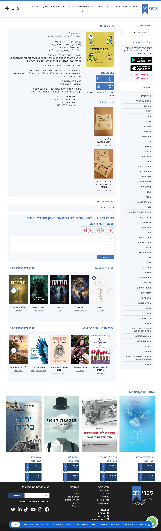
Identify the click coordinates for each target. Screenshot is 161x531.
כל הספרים (146, 96)
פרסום (105, 257)
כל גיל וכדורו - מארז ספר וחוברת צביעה (103, 184)
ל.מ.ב (148, 308)
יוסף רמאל (18, 370)
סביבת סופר (32, 6)
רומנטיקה (146, 222)
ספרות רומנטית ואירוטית (139, 212)
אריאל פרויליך (80, 311)
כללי (149, 257)
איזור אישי (80, 11)
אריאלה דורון (100, 373)
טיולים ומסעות (144, 237)
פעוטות (147, 131)
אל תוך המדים (18, 307)
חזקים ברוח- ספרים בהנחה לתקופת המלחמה (138, 357)
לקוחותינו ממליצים (85, 6)
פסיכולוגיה (146, 227)
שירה (148, 121)
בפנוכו (100, 307)
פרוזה (148, 247)
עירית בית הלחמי (104, 145)
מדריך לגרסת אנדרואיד (141, 74)
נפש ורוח (147, 126)
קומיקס (147, 351)
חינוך (148, 197)
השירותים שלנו (130, 6)
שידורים (110, 6)
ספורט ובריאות (144, 242)
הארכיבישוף (39, 307)
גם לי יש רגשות (80, 367)
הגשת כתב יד (68, 6)
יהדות (148, 161)
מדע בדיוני (146, 298)
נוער (149, 207)
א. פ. (59, 311)
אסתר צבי (80, 370)
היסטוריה (146, 267)
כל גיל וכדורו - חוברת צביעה (104, 140)
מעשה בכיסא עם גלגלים (100, 368)
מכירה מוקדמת (144, 341)
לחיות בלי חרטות (18, 367)
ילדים (148, 111)
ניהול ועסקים (145, 181)
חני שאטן (100, 311)
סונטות (147, 364)
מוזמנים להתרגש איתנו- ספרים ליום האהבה (140, 329)
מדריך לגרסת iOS (144, 78)
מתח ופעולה (145, 156)
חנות (118, 6)
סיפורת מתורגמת (143, 336)
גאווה (148, 313)
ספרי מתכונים (144, 303)
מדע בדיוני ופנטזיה (142, 217)
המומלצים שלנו (144, 277)
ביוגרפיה (147, 232)
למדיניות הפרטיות (33, 525)
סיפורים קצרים (144, 202)
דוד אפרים (39, 311)
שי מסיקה (18, 311)
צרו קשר (44, 6)
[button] (90, 36)
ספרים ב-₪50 (144, 166)
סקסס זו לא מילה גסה (59, 368)
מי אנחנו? (55, 6)
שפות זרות (146, 293)
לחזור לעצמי (39, 367)
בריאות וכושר (145, 252)
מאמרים (100, 6)
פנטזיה (147, 272)
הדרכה (148, 141)
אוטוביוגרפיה (145, 171)
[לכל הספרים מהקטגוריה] (10, 268)
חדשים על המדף (143, 101)
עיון (149, 116)
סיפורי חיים (146, 136)
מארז (65, 65)
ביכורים (147, 151)
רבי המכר (146, 282)
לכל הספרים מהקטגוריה (24, 268)
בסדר (15, 524)
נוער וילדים (146, 176)
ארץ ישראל (146, 187)
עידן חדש (147, 146)
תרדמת (59, 307)
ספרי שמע (146, 318)
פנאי (149, 192)
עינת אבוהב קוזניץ (38, 370)
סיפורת (147, 106)
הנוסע (80, 307)
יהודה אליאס (59, 373)
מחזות (148, 323)
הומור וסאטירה (144, 287)
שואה (148, 262)
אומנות (147, 346)
